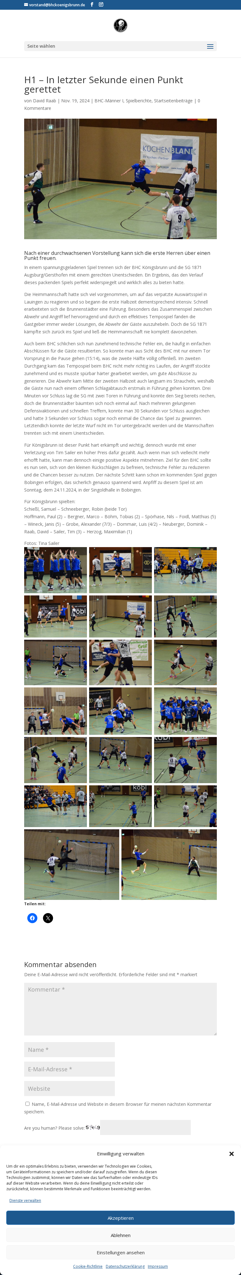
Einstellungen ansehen (121, 1252)
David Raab (44, 101)
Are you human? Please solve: (55, 1128)
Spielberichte (139, 101)
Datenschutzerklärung (125, 1266)
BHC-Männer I (108, 101)
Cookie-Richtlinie (88, 1266)
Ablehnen (121, 1235)
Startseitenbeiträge (173, 101)
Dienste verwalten (25, 1200)
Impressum (158, 1266)
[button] (231, 1154)
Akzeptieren (121, 1218)
